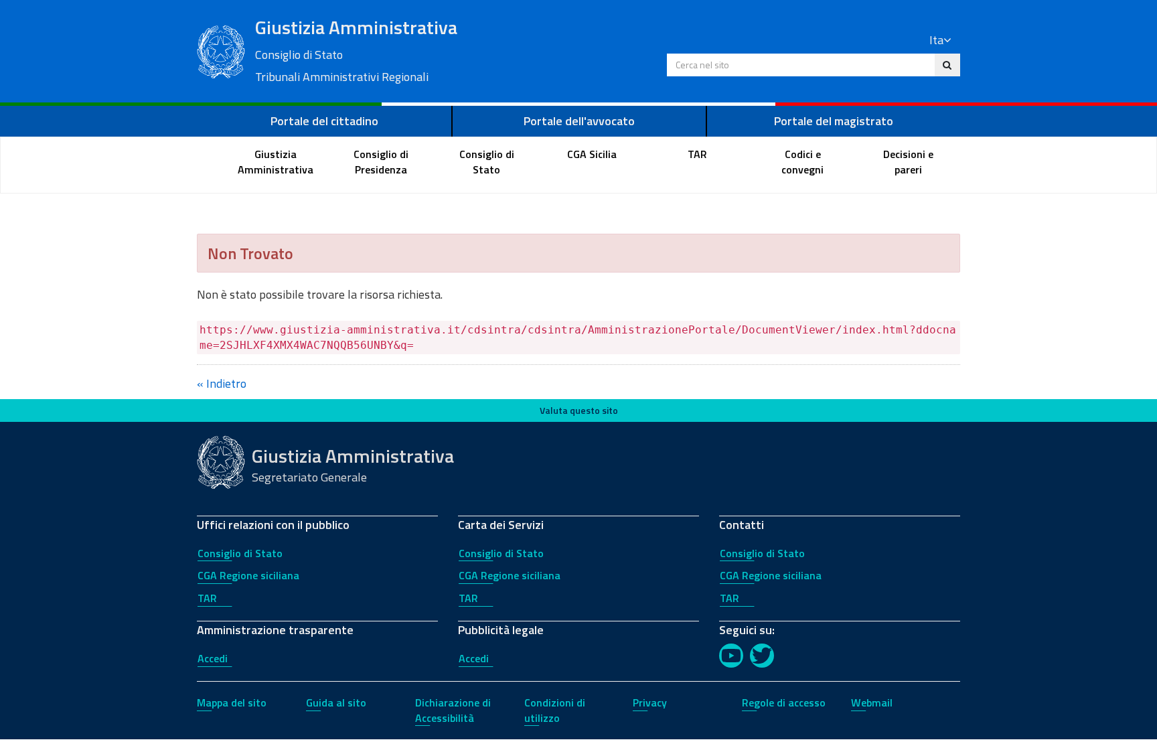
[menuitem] (276, 162)
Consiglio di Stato (240, 553)
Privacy (650, 702)
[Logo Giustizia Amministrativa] (221, 50)
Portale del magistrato (833, 121)
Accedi (213, 658)
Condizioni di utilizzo (554, 710)
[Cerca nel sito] (947, 65)
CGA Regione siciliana (248, 575)
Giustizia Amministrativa (356, 49)
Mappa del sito (231, 702)
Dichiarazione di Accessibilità (453, 710)
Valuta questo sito (579, 410)
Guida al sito (336, 702)
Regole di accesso (784, 702)
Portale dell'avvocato (579, 121)
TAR (207, 598)
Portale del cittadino (324, 121)
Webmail (872, 702)
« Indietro (221, 383)
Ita (936, 40)
